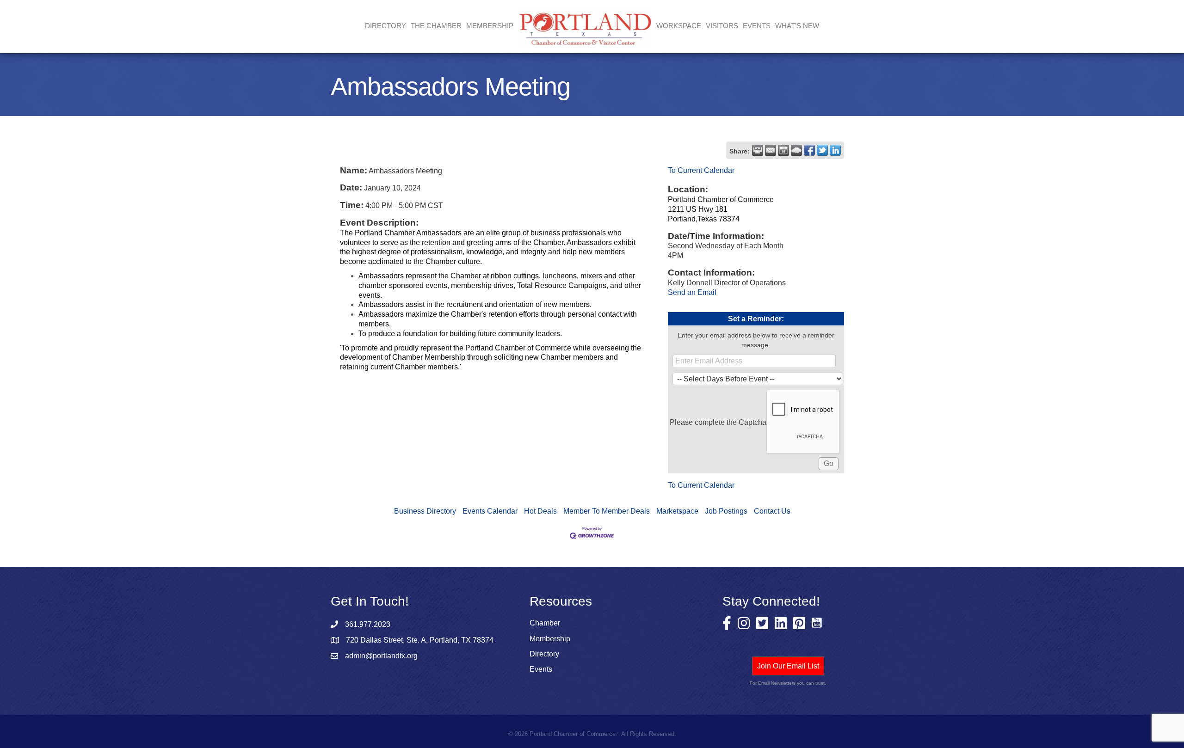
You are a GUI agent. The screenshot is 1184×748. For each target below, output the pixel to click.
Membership (550, 639)
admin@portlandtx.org (381, 656)
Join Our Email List (788, 666)
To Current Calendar (701, 170)
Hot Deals (540, 511)
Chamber (545, 623)
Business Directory (425, 511)
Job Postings (726, 511)
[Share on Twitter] (822, 150)
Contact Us (772, 511)
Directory (385, 26)
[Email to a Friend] (770, 150)
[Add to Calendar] (783, 150)
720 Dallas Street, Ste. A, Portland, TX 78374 (419, 640)
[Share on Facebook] (809, 150)
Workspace (678, 26)
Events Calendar (490, 511)
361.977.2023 (367, 624)
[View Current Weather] (796, 150)
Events (757, 26)
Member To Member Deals (606, 511)
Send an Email (692, 292)
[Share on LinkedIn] (835, 150)
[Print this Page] (757, 150)
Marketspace (677, 511)
